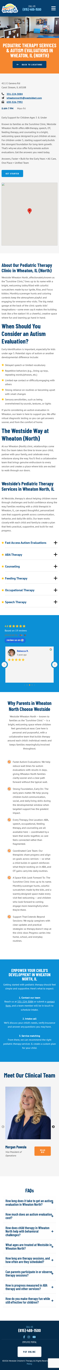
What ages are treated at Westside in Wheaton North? (29, 1246)
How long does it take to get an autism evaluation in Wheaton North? (29, 1202)
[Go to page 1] (27, 684)
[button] (29, 211)
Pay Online (29, 1351)
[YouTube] (34, 1337)
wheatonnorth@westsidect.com (24, 97)
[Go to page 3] (32, 684)
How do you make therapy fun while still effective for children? (28, 1300)
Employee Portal (29, 1342)
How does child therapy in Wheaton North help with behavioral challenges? (27, 1231)
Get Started (12, 173)
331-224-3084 (15, 94)
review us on (13, 639)
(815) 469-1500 (29, 1330)
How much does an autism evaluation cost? (29, 1216)
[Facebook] (24, 1337)
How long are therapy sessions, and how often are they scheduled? (28, 1260)
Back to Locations (30, 64)
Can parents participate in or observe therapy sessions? (29, 1273)
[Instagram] (29, 1337)
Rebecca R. (23, 650)
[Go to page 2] (29, 685)
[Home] (10, 8)
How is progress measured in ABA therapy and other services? (26, 1287)
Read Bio (42, 1151)
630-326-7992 (15, 102)
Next (53, 1127)
